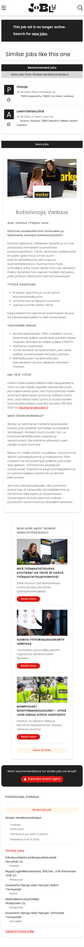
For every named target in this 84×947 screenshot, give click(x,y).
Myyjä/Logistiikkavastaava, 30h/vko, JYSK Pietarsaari (40, 871)
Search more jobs (19, 931)
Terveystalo (13, 889)
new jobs (39, 34)
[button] (76, 30)
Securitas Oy (14, 862)
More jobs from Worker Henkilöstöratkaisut (40, 74)
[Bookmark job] (9, 99)
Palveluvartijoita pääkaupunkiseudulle (30, 857)
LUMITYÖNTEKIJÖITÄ (30, 111)
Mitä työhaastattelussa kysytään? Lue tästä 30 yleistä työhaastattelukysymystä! (40, 573)
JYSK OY (11, 875)
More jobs (42, 144)
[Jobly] (42, 7)
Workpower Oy (15, 903)
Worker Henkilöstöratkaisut (23, 818)
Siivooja (22, 87)
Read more (28, 599)
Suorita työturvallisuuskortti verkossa (40, 642)
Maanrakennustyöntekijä (22, 899)
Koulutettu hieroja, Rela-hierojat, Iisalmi (32, 885)
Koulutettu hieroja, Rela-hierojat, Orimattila (34, 913)
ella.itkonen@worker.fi (33, 408)
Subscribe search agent (44, 779)
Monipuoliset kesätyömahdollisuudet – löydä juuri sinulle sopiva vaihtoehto (41, 710)
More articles (42, 750)
